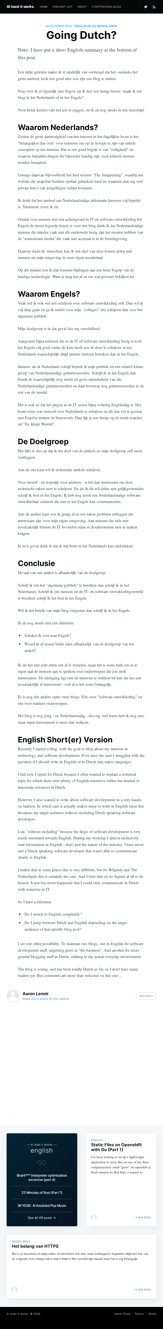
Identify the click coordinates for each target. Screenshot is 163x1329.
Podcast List (62, 6)
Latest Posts (122, 1313)
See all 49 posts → (42, 1218)
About (82, 6)
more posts (39, 999)
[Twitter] (147, 7)
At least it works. (21, 6)
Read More (146, 995)
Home (44, 6)
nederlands (107, 26)
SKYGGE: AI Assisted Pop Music (42, 1205)
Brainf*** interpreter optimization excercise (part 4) (42, 1177)
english (80, 26)
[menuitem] (43, 7)
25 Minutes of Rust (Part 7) (41, 1192)
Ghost (152, 1313)
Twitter (139, 1313)
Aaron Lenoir (35, 993)
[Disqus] (82, 1065)
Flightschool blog (106, 6)
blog (92, 26)
